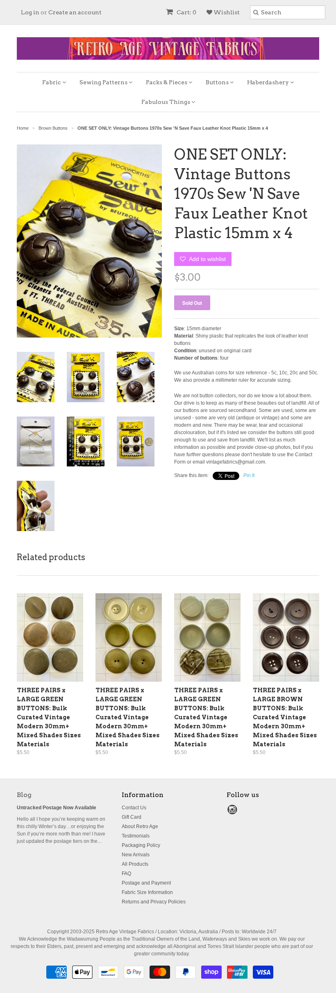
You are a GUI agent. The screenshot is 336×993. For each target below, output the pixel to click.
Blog (24, 795)
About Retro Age (140, 826)
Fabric (52, 82)
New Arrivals (136, 855)
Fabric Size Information (147, 892)
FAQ (126, 873)
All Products (135, 864)
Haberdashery (268, 82)
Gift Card (131, 817)
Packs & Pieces (167, 82)
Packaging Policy (141, 845)
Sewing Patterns (104, 82)
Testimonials (136, 836)
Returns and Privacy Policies (154, 902)
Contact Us (134, 808)
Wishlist (226, 12)
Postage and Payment (146, 883)
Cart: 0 (185, 12)
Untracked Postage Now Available (56, 808)
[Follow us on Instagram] (233, 812)
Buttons (218, 82)
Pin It (248, 475)
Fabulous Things (166, 102)
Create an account (75, 12)
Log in (30, 12)
